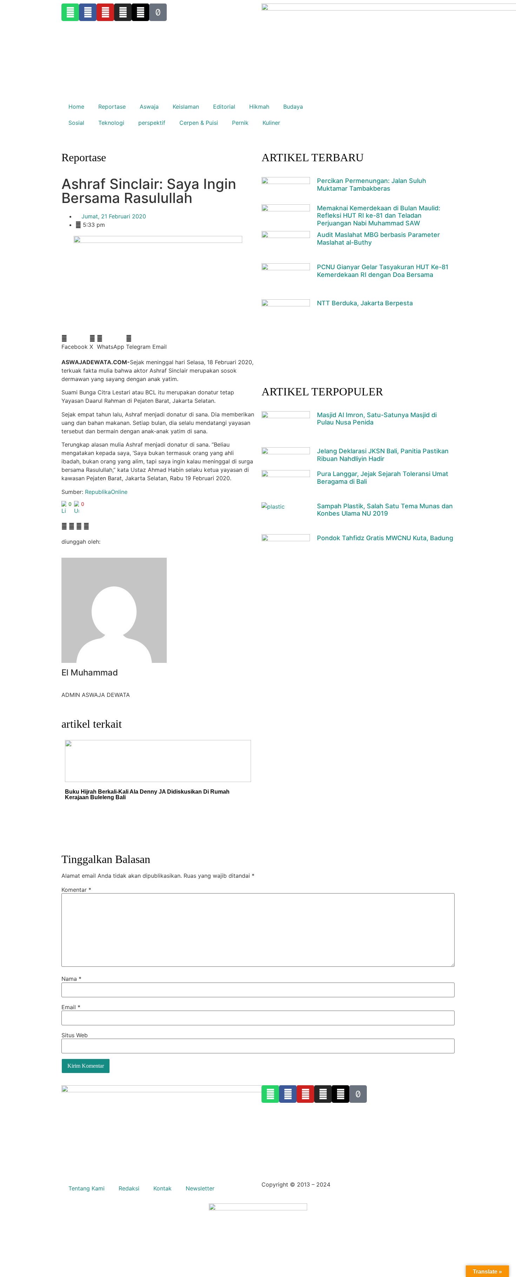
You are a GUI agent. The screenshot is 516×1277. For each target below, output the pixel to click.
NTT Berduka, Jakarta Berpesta (365, 303)
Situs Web (74, 1035)
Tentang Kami (86, 1188)
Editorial (224, 106)
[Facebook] (288, 1094)
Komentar (76, 889)
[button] (74, 342)
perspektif (151, 122)
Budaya (293, 106)
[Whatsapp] (270, 1094)
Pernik (240, 122)
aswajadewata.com (357, 1184)
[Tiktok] (358, 1094)
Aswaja (149, 106)
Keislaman (186, 106)
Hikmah (259, 106)
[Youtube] (305, 1094)
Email (70, 1007)
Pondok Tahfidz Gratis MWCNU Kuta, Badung (385, 538)
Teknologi (111, 122)
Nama (71, 978)
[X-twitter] (340, 1094)
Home (76, 106)
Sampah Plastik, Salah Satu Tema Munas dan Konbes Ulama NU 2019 (385, 509)
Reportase (112, 106)
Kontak (162, 1188)
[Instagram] (323, 1094)
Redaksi (129, 1188)
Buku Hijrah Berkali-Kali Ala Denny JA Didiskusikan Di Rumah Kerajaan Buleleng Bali (147, 794)
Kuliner (271, 122)
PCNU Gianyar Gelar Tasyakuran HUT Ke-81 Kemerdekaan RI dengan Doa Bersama (383, 270)
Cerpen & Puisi (198, 122)
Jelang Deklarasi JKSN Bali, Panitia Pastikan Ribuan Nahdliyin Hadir (383, 454)
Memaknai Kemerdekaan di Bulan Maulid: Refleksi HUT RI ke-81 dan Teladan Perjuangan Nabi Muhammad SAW (378, 215)
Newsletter (200, 1188)
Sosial (76, 122)
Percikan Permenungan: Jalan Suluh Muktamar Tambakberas (371, 184)
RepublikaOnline (106, 491)
